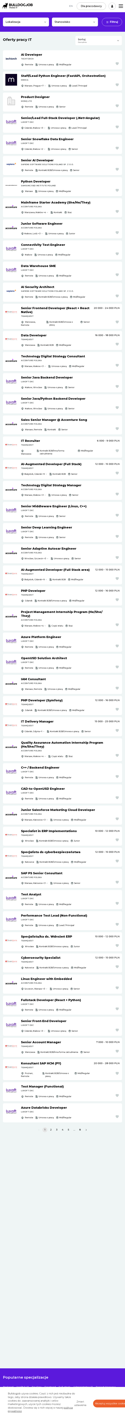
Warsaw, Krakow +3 (34, 366)
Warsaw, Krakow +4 (34, 626)
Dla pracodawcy (91, 6)
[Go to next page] (86, 1130)
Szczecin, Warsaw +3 (34, 989)
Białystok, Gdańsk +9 (34, 474)
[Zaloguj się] (112, 6)
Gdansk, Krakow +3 (33, 128)
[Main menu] (121, 6)
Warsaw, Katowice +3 (35, 820)
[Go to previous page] (39, 1130)
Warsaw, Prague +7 (34, 85)
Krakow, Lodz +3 (32, 233)
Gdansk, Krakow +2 (33, 149)
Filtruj (114, 21)
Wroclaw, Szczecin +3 (35, 558)
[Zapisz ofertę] (117, 64)
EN (71, 6)
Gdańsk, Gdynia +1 (33, 731)
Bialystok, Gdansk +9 (34, 579)
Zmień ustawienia (80, 1403)
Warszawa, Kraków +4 (35, 212)
